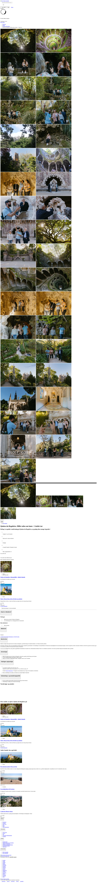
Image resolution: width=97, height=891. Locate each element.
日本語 (4, 871)
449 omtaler (5, 523)
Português (4, 872)
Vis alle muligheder (3, 606)
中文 (3, 876)
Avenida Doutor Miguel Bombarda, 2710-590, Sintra (9, 636)
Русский (4, 874)
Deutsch (4, 864)
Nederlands (5, 870)
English (4, 860)
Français (4, 867)
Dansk (4, 863)
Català (4, 861)
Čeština (4, 862)
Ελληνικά (4, 865)
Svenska (4, 875)
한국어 (4, 868)
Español (4, 866)
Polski (4, 873)
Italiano (4, 869)
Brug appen (2, 22)
